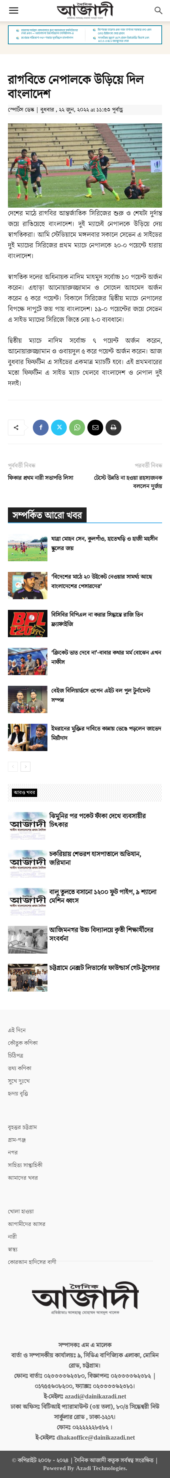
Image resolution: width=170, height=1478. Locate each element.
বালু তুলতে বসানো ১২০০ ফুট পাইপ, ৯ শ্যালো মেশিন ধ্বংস (103, 897)
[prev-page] (13, 767)
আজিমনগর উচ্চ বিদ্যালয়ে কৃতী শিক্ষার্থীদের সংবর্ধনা (101, 934)
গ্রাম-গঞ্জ (17, 1140)
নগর (13, 1153)
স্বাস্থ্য (12, 1249)
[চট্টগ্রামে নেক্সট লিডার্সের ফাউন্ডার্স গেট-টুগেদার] (27, 978)
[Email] (95, 427)
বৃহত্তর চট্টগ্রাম (22, 1127)
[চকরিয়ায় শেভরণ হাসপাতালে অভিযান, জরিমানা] (27, 864)
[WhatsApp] (77, 427)
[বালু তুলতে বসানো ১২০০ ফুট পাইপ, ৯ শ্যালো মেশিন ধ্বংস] (27, 902)
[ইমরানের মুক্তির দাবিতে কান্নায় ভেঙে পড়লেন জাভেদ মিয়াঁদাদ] (27, 737)
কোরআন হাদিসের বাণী (32, 1262)
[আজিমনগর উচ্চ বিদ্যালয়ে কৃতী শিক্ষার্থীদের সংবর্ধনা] (27, 940)
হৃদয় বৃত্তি (18, 1094)
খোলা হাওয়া (21, 1211)
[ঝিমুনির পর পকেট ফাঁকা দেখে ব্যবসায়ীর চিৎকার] (27, 826)
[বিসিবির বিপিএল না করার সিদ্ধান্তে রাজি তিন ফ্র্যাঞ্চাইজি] (27, 623)
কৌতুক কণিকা (23, 1043)
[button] (13, 10)
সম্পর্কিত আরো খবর (47, 515)
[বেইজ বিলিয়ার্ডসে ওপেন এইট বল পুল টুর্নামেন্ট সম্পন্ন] (27, 699)
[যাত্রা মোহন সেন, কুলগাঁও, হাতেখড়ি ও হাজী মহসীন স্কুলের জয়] (27, 547)
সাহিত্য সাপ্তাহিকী (25, 1165)
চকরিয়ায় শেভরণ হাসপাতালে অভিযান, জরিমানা (95, 859)
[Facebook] (41, 427)
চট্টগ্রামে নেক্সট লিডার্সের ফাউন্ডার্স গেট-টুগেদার (104, 968)
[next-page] (25, 767)
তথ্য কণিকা (19, 1068)
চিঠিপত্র (15, 1056)
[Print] (113, 427)
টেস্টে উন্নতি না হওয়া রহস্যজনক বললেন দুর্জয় (128, 482)
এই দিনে (17, 1030)
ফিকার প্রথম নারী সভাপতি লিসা (40, 478)
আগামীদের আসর (26, 1224)
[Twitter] (59, 427)
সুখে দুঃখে (19, 1081)
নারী (12, 1237)
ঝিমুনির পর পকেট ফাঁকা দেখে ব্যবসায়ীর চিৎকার (97, 821)
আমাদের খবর (23, 1178)
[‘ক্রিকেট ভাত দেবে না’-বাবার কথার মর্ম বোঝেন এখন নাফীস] (27, 661)
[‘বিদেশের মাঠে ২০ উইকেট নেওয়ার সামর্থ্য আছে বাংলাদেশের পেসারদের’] (27, 585)
